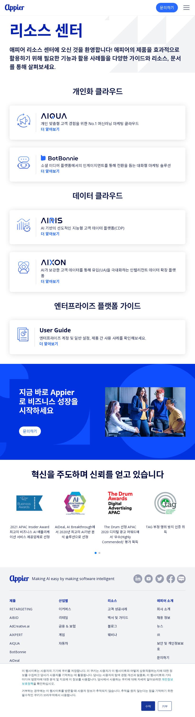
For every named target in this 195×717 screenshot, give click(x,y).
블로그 (112, 626)
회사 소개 (163, 609)
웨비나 (112, 634)
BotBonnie (18, 652)
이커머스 (65, 609)
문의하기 (167, 7)
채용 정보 (163, 617)
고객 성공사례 (117, 609)
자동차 (63, 643)
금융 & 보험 (67, 626)
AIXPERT (16, 634)
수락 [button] (148, 706)
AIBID (14, 617)
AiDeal (15, 660)
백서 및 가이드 (118, 617)
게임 (62, 634)
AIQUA (15, 643)
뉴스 (160, 626)
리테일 (63, 617)
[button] (96, 553)
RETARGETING (21, 609)
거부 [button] (165, 706)
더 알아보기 (50, 129)
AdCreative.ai (19, 626)
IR (158, 634)
